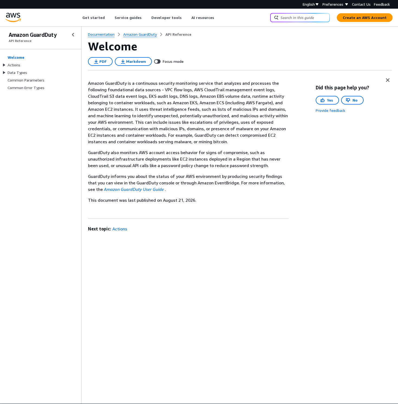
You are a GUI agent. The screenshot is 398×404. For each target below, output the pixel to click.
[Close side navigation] (73, 34)
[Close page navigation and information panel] (388, 80)
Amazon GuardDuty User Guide (134, 189)
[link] (178, 34)
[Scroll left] (78, 17)
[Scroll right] (218, 17)
